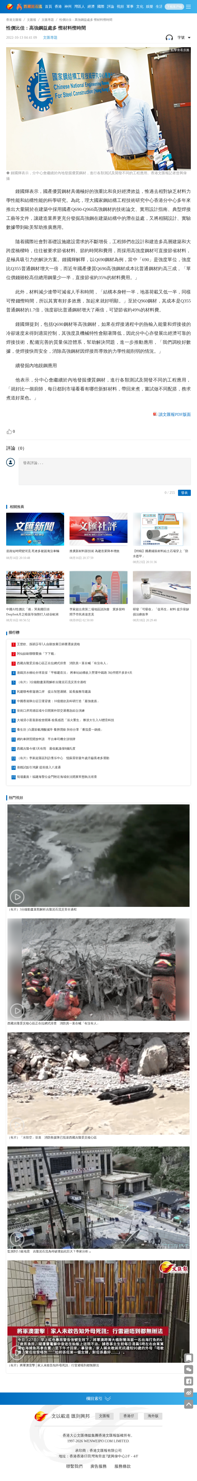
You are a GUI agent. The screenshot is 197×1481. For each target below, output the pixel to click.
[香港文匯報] (10, 7)
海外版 (153, 1416)
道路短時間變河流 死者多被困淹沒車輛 (32, 551)
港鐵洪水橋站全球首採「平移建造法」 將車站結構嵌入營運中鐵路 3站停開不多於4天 (74, 672)
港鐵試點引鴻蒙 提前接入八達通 (39, 767)
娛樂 (149, 6)
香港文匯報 (14, 20)
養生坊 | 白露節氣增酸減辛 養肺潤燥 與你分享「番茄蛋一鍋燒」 (60, 729)
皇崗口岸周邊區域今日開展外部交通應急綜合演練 (51, 710)
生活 (159, 6)
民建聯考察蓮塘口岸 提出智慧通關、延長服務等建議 (54, 691)
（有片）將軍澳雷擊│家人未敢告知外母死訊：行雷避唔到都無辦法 (53, 1365)
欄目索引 (94, 1398)
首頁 (48, 6)
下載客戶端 (174, 6)
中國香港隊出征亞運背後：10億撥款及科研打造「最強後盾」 (58, 701)
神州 (68, 6)
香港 (58, 6)
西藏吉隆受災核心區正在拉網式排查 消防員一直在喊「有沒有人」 (63, 663)
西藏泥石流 (33, 6)
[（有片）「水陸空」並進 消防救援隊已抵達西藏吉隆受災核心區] (98, 1083)
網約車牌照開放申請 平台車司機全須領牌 (46, 739)
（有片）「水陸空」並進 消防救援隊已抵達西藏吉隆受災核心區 (52, 1137)
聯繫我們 (74, 1466)
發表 (184, 493)
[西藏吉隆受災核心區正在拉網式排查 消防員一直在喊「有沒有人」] (98, 969)
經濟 (91, 6)
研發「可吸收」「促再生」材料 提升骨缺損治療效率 (161, 611)
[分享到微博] (188, 1392)
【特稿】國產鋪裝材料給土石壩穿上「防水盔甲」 (160, 553)
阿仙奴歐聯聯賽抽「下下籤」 (37, 653)
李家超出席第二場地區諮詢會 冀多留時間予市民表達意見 (97, 611)
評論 (110, 6)
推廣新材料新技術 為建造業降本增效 (95, 551)
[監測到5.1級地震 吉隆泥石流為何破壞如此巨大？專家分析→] (98, 1197)
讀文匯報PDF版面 (175, 414)
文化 (139, 6)
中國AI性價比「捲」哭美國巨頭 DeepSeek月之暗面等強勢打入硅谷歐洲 (32, 611)
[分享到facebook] (188, 1381)
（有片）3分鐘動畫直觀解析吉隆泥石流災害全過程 (51, 682)
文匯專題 (48, 20)
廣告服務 (98, 1466)
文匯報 (31, 20)
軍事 (130, 6)
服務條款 (122, 1466)
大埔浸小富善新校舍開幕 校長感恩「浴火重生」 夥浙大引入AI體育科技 (65, 720)
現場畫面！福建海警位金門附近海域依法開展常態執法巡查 (57, 777)
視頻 (120, 6)
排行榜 (14, 632)
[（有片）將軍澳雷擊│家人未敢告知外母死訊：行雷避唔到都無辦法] (98, 1311)
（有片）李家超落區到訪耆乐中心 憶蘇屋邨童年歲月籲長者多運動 (63, 758)
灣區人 (79, 6)
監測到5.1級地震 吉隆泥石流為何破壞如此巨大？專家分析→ (49, 1251)
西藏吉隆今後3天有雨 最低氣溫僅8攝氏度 (46, 748)
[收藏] (188, 1358)
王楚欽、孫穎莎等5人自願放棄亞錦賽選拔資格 (48, 644)
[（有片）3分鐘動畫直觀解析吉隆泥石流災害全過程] (98, 855)
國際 (100, 6)
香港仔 (128, 1416)
